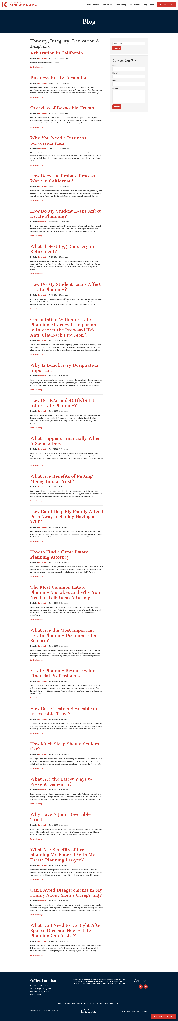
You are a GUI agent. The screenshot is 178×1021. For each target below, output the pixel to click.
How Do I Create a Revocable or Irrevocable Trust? (64, 711)
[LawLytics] (89, 1011)
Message (115, 88)
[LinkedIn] (146, 986)
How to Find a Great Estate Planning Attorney (59, 554)
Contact (151, 5)
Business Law (107, 5)
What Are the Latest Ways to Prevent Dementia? (61, 781)
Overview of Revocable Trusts (62, 107)
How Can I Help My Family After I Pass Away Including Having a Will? (66, 516)
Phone (115, 73)
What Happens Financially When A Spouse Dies (65, 441)
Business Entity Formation (59, 77)
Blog (145, 5)
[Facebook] (141, 986)
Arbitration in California (56, 53)
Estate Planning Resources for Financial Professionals (62, 673)
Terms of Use (126, 1011)
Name (114, 65)
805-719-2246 (167, 5)
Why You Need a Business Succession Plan (58, 140)
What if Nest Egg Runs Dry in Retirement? (62, 249)
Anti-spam (144, 1011)
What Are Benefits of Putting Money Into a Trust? (61, 479)
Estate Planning (121, 5)
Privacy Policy (135, 1011)
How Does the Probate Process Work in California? (62, 178)
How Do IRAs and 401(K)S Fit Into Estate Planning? (62, 403)
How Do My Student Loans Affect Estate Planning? (65, 213)
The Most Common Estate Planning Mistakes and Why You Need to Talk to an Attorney (65, 592)
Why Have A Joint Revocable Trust (60, 817)
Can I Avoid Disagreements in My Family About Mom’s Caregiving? (66, 892)
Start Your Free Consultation (164, 1016)
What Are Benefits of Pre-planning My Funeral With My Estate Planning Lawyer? (62, 855)
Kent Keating (42, 58)
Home (89, 5)
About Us (96, 5)
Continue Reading (36, 67)
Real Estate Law (135, 5)
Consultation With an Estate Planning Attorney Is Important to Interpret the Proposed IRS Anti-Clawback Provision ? (64, 327)
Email (114, 80)
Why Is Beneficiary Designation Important (64, 367)
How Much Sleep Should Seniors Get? (64, 746)
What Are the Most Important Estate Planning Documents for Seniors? (63, 635)
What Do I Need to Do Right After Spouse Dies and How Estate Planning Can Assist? (66, 930)
